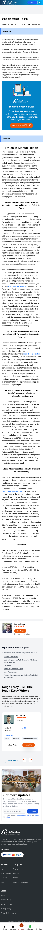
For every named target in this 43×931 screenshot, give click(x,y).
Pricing (15, 869)
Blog (2, 882)
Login (32, 2)
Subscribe (32, 811)
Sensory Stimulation (11, 657)
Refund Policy (6, 900)
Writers (15, 878)
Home (3, 869)
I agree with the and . (22, 817)
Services (4, 878)
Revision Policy (6, 904)
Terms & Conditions (8, 913)
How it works (6, 873)
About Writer (12, 745)
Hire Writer (28, 745)
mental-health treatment (18, 286)
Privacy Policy (6, 909)
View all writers (12, 760)
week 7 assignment (10, 672)
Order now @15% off (21, 125)
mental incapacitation (31, 354)
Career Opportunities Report (13, 669)
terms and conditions (24, 816)
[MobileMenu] (39, 2)
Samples (16, 873)
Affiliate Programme (20, 882)
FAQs (3, 895)
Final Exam (7, 665)
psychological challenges (12, 491)
